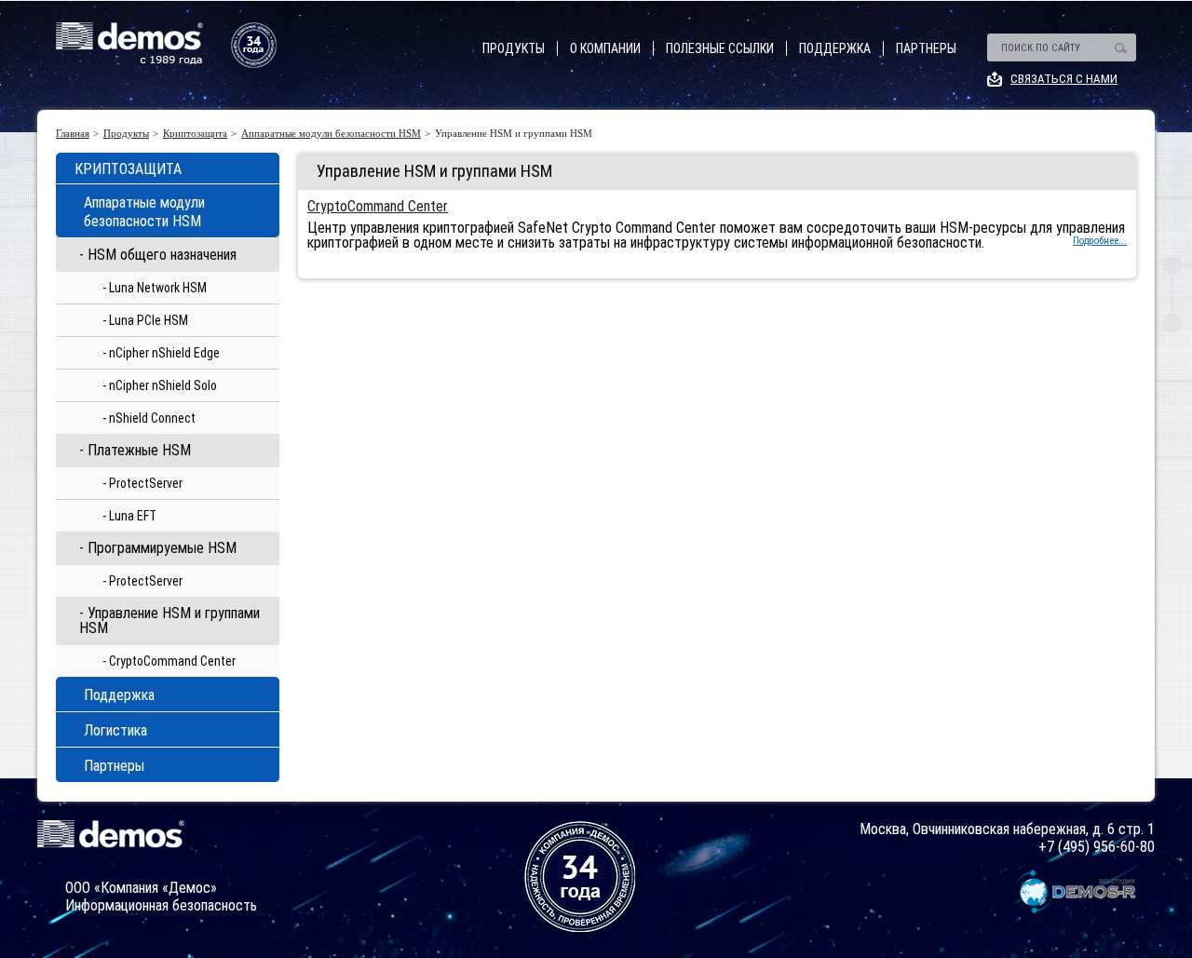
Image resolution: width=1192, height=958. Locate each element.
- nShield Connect (149, 418)
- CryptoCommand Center (169, 661)
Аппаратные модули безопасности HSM (331, 133)
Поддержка (835, 48)
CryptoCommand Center (377, 206)
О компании (605, 48)
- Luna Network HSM (154, 287)
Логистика (115, 730)
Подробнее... (1100, 241)
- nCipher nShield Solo (159, 385)
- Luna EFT (129, 515)
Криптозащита (195, 133)
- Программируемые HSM (158, 548)
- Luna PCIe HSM (145, 320)
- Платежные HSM (135, 450)
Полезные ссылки (720, 48)
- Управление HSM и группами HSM (169, 620)
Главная (72, 133)
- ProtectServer (142, 483)
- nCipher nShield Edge (161, 352)
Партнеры (926, 48)
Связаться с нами (1064, 79)
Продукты (513, 48)
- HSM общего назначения (158, 254)
